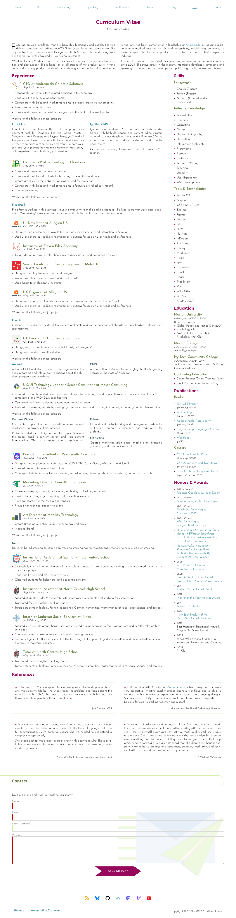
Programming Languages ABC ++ (198, 429)
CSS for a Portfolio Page (192, 454)
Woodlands (184, 437)
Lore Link (18, 124)
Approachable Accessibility (194, 420)
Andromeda (193, 44)
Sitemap (18, 910)
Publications (121, 7)
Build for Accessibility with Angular (198, 471)
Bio (39, 7)
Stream (150, 7)
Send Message (118, 871)
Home (17, 7)
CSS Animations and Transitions (197, 463)
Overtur (17, 320)
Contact (218, 7)
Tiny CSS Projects (188, 403)
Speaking (92, 7)
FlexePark (18, 205)
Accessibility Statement (46, 910)
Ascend (17, 364)
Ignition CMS (99, 124)
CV (194, 7)
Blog (173, 7)
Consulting (63, 7)
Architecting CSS (187, 412)
